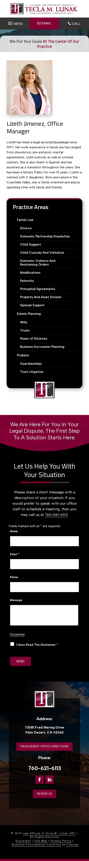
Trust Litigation (31, 372)
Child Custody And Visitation (42, 253)
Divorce (26, 228)
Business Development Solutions (36, 844)
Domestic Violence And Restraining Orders (37, 262)
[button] (15, 22)
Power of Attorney (33, 338)
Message (16, 600)
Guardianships (31, 364)
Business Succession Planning (42, 347)
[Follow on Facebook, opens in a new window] (39, 779)
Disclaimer (17, 634)
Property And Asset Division (40, 297)
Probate (23, 355)
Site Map (40, 841)
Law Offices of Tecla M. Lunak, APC (49, 833)
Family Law (25, 220)
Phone (14, 577)
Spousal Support (32, 305)
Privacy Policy (61, 841)
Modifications (30, 273)
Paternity (27, 281)
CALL (76, 24)
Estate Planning (29, 314)
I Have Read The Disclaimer (37, 645)
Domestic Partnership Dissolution (45, 236)
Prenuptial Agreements (37, 289)
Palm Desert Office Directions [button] (44, 746)
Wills (23, 322)
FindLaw (72, 844)
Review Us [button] (44, 793)
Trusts (24, 330)
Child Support (30, 244)
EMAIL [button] (47, 23)
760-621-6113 (56, 514)
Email (14, 554)
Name (14, 531)
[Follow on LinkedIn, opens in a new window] (49, 779)
